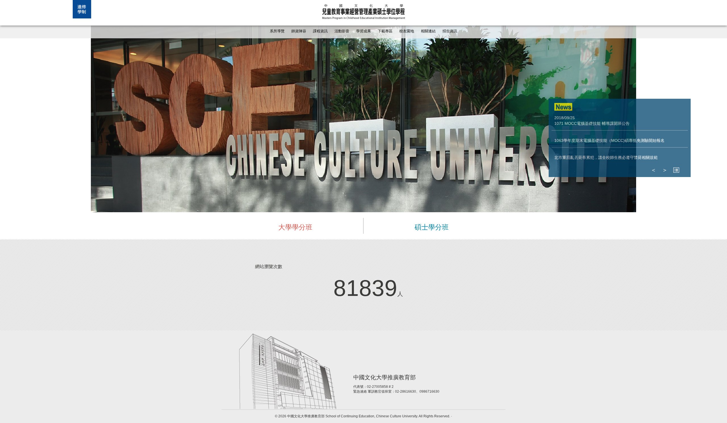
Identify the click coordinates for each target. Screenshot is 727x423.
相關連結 (428, 31)
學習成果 (363, 31)
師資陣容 (298, 31)
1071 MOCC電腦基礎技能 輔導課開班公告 (592, 123)
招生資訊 (449, 31)
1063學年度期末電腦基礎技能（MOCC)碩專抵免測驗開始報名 (609, 140)
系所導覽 (277, 31)
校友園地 (406, 31)
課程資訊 (320, 31)
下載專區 (385, 31)
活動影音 (342, 31)
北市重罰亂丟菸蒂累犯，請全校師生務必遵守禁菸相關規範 (606, 157)
